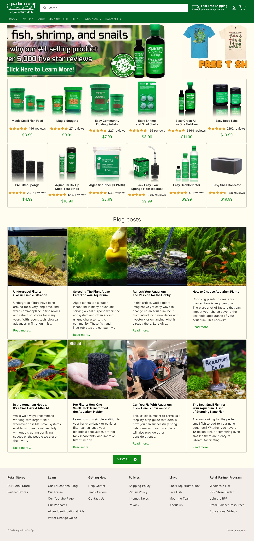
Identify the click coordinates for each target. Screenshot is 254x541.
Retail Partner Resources (227, 505)
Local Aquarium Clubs (184, 485)
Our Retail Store (18, 485)
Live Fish (175, 492)
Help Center (96, 485)
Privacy (134, 505)
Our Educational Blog (63, 485)
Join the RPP (219, 498)
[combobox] (109, 8)
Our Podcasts (57, 505)
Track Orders (97, 492)
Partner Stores (17, 492)
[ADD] (120, 176)
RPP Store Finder (222, 492)
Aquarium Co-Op (24, 530)
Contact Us (96, 498)
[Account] (234, 8)
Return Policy (138, 492)
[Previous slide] (11, 51)
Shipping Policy (140, 485)
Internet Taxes (139, 498)
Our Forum (55, 492)
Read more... (22, 330)
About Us (176, 505)
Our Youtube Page (61, 498)
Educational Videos (223, 511)
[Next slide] (242, 51)
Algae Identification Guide (66, 511)
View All (124, 459)
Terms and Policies (237, 530)
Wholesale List (220, 485)
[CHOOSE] (40, 111)
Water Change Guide (62, 517)
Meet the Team (179, 498)
